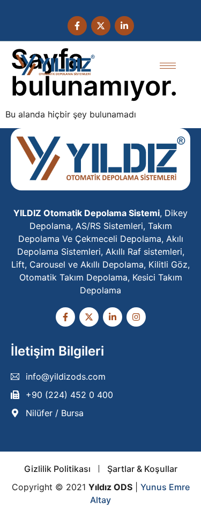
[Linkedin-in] (124, 25)
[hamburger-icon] (168, 65)
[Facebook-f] (77, 25)
